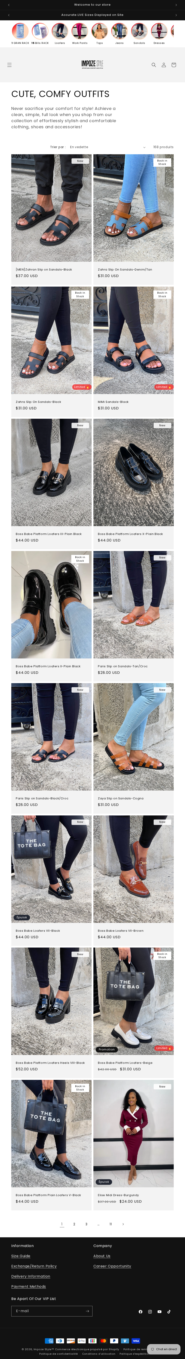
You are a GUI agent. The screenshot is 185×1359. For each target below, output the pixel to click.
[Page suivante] (123, 1224)
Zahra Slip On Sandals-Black (38, 402)
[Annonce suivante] (176, 5)
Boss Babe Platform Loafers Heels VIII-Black (50, 1063)
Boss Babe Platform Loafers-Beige (125, 1063)
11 (111, 1224)
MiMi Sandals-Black (113, 402)
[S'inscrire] (87, 1311)
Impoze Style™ (44, 1349)
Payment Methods (28, 1286)
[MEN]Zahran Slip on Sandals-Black (44, 270)
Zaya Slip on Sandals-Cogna (121, 799)
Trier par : (58, 147)
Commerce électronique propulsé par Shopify (87, 1349)
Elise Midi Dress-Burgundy (118, 1195)
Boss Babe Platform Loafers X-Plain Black (130, 534)
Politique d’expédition (135, 1354)
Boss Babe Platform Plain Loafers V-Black (48, 1195)
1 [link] (62, 1224)
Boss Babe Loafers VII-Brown (120, 931)
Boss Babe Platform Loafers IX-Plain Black (49, 534)
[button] (9, 65)
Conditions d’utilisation (99, 1354)
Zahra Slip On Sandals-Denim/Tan (125, 270)
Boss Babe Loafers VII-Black (38, 931)
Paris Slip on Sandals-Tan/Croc (123, 666)
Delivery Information (30, 1276)
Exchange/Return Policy (34, 1266)
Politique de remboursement (143, 1349)
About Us (102, 1256)
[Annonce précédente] (9, 5)
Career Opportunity (112, 1266)
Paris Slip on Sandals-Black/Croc (42, 799)
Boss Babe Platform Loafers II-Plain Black (48, 666)
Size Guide (20, 1256)
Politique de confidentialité (58, 1354)
